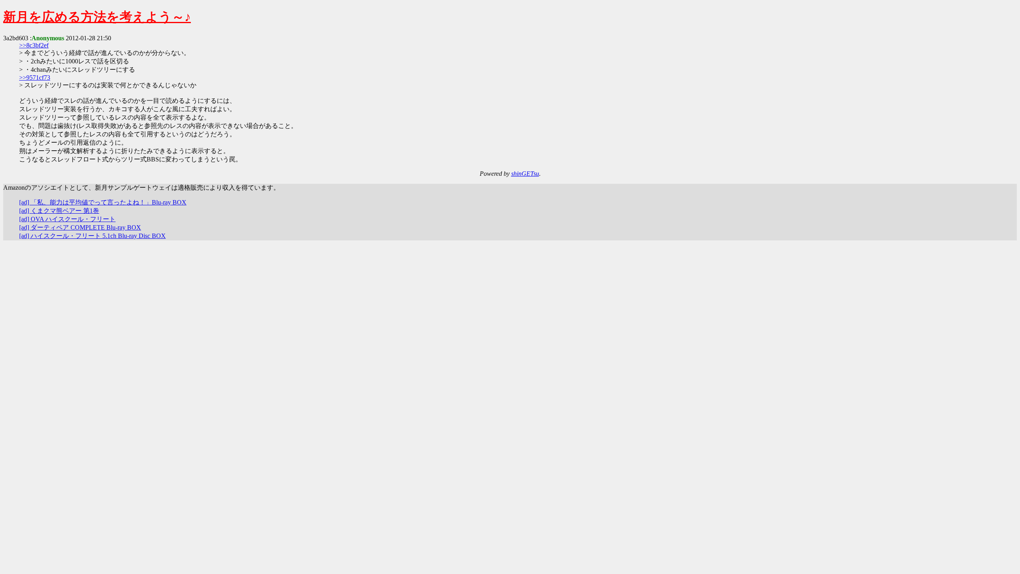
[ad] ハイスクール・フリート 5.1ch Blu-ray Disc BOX (92, 235)
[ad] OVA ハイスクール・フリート (67, 219)
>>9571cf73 (34, 77)
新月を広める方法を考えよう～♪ (97, 17)
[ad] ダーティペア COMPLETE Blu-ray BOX (80, 227)
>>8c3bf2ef (34, 45)
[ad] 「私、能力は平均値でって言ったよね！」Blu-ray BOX (102, 202)
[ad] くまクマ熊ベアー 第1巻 (59, 210)
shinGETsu (525, 173)
